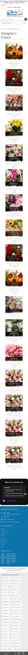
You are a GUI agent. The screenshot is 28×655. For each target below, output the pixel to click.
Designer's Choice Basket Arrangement (14, 189)
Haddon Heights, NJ (16, 607)
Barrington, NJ (6, 589)
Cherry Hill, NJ (17, 577)
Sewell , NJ (5, 634)
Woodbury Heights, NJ (8, 649)
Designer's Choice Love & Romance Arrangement (14, 414)
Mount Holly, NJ (17, 580)
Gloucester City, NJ (16, 604)
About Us (3, 528)
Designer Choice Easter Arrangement (14, 139)
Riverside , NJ (16, 628)
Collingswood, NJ (7, 601)
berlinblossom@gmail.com (8, 519)
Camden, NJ (5, 598)
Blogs (2, 546)
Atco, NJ (4, 586)
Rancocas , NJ (6, 628)
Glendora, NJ (6, 604)
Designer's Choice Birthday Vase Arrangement (14, 114)
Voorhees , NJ (16, 640)
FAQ (2, 537)
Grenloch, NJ (6, 607)
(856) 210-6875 (17, 7)
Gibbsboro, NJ (17, 601)
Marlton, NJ (5, 583)
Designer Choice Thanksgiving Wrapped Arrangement (14, 63)
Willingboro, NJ (17, 646)
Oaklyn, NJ (16, 622)
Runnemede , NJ (16, 631)
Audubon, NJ (13, 586)
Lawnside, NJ (6, 613)
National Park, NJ (7, 622)
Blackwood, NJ (6, 595)
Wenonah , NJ (6, 643)
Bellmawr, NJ (15, 589)
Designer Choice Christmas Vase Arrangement (14, 264)
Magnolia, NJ (6, 616)
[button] (3, 494)
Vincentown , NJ (6, 640)
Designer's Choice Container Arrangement (14, 164)
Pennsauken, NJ (15, 625)
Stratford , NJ (6, 637)
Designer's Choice (14, 315)
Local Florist (3, 539)
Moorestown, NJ (6, 580)
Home (2, 28)
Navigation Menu (6, 23)
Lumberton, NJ (15, 613)
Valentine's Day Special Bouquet (14, 364)
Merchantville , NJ (16, 616)
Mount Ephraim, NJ (7, 619)
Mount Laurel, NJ (19, 619)
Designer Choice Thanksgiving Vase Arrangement (14, 290)
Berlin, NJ (5, 592)
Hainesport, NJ (16, 610)
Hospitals (3, 544)
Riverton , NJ (6, 631)
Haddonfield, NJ (6, 610)
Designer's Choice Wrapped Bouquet (14, 239)
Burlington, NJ (16, 595)
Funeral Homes (4, 541)
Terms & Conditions (5, 531)
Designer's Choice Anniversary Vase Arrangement (14, 440)
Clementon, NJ (15, 598)
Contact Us (3, 535)
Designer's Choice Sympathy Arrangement (14, 339)
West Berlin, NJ (16, 643)
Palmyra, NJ (5, 625)
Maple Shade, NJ (7, 577)
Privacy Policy (4, 533)
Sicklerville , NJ (14, 634)
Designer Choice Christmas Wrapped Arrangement (14, 89)
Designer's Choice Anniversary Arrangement (14, 389)
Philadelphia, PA (15, 583)
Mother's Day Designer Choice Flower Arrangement (14, 214)
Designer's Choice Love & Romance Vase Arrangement (14, 466)
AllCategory (7, 28)
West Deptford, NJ (7, 646)
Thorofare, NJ (15, 637)
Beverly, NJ (13, 592)
